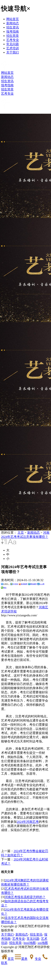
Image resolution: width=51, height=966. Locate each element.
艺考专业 (12, 40)
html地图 (30, 943)
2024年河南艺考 (28, 821)
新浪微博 (24, 584)
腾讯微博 (33, 584)
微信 (4, 588)
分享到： (6, 584)
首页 (11, 958)
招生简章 (12, 35)
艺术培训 (12, 48)
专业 (38, 958)
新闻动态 (12, 23)
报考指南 (12, 31)
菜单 (24, 958)
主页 (21, 532)
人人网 (42, 584)
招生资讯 (12, 27)
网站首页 (12, 19)
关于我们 (12, 52)
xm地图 (43, 943)
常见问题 (12, 44)
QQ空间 (15, 584)
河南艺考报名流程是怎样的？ (25, 897)
